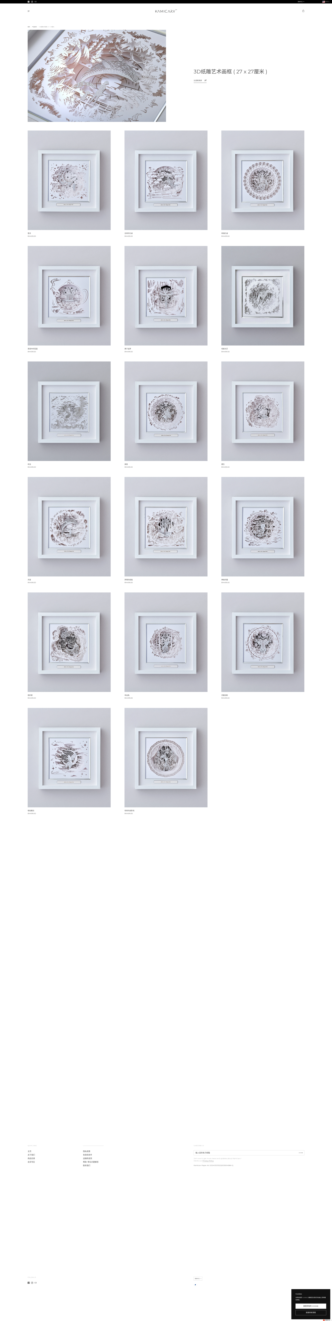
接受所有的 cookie (310, 1306)
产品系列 (34, 26)
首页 (29, 26)
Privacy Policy (208, 1161)
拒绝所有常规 (311, 1313)
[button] (327, 1320)
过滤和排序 (198, 81)
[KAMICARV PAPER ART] (166, 11)
